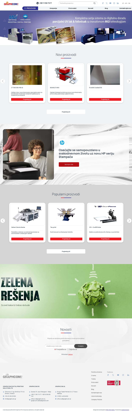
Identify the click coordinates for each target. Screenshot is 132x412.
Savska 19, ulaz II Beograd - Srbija (41, 392)
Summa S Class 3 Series (97, 227)
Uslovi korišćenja (96, 396)
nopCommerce (125, 410)
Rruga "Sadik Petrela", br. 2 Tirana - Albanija (67, 392)
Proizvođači (72, 8)
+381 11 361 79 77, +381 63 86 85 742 (40, 395)
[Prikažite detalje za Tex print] (27, 214)
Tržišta (93, 379)
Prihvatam (67, 354)
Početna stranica (96, 372)
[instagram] (114, 3)
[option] (66, 28)
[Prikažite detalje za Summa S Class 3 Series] (105, 214)
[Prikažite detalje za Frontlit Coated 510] (66, 75)
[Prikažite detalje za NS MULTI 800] (27, 75)
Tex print (14, 227)
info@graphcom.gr (10, 399)
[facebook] (103, 3)
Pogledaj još (27, 99)
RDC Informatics (110, 410)
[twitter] (107, 3)
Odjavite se (73, 349)
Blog (106, 8)
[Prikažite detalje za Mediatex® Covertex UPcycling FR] (105, 75)
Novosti (90, 8)
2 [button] (4, 28)
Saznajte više (69, 164)
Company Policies (96, 399)
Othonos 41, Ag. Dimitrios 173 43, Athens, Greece (15, 392)
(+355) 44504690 (62, 396)
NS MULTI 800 (15, 87)
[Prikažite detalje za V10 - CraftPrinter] (66, 214)
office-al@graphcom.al (64, 399)
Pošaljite (81, 346)
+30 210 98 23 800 (10, 396)
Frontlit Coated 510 (56, 87)
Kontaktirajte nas (125, 8)
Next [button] (129, 81)
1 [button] (4, 20)
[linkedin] (118, 3)
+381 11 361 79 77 (45, 3)
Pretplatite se (61, 349)
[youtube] (110, 3)
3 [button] (4, 36)
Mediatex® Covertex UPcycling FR (100, 87)
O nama (93, 375)
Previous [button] (3, 81)
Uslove (70, 354)
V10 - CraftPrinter (56, 227)
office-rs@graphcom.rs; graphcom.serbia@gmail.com (40, 399)
